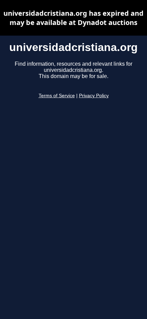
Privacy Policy (94, 95)
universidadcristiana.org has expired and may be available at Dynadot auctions (73, 18)
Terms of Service (57, 95)
